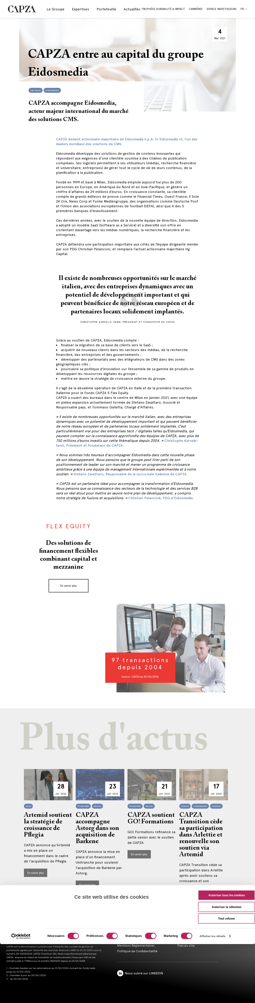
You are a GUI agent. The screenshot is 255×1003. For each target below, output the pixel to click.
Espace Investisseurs (221, 9)
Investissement (52, 90)
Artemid (185, 806)
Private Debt (83, 806)
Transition (216, 806)
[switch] (111, 936)
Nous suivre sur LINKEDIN (144, 973)
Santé (28, 806)
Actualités (132, 9)
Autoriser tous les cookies (226, 895)
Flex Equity (35, 90)
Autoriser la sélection (226, 907)
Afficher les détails (213, 936)
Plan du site (186, 945)
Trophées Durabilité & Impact (163, 9)
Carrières (196, 9)
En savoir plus (68, 585)
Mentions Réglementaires (136, 945)
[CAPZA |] (22, 9)
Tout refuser (226, 918)
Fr (242, 9)
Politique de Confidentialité (137, 951)
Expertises (80, 9)
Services (97, 806)
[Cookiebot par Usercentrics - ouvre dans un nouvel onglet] (21, 936)
